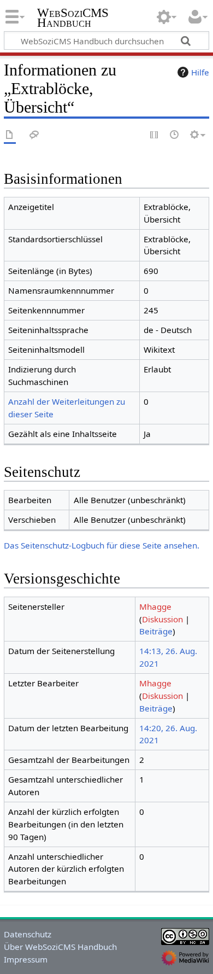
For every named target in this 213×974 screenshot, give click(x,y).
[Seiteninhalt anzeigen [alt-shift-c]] (10, 135)
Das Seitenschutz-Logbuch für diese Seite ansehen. (101, 545)
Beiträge (156, 631)
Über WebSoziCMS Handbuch (60, 946)
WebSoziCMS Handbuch (73, 19)
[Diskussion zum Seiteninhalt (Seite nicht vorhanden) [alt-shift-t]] (34, 135)
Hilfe (200, 72)
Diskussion (162, 619)
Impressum (26, 959)
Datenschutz (27, 934)
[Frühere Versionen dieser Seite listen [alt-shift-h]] (175, 135)
